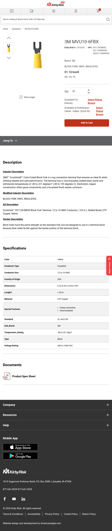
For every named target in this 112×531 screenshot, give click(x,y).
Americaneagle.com (51, 523)
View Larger (29, 97)
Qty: (66, 91)
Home (5, 29)
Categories (16, 29)
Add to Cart (87, 122)
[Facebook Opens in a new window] (4, 499)
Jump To (8, 140)
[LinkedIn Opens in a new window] (23, 499)
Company (9, 405)
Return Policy (89, 514)
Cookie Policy (71, 514)
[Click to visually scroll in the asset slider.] (9, 38)
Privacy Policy (52, 514)
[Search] (108, 19)
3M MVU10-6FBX (32, 29)
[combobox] (53, 19)
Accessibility (34, 514)
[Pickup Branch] (76, 11)
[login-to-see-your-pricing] (54, 11)
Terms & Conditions (13, 514)
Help (6, 425)
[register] (32, 11)
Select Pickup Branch (99, 111)
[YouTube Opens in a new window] (14, 499)
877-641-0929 (10, 489)
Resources (10, 415)
